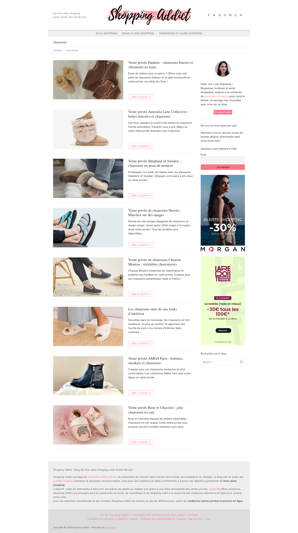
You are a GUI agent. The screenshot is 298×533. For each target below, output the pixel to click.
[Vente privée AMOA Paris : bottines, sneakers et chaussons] (88, 375)
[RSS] (241, 15)
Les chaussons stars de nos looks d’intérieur (152, 311)
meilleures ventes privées (102, 476)
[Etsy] (235, 15)
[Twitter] (214, 15)
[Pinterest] (230, 15)
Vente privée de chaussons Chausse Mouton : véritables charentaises (154, 261)
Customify (110, 527)
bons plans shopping (216, 96)
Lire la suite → (141, 96)
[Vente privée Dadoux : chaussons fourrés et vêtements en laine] (88, 79)
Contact (193, 514)
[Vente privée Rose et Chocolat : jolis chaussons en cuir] (88, 425)
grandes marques (63, 480)
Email (203, 154)
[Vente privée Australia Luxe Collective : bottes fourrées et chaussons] (88, 129)
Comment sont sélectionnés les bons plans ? (159, 514)
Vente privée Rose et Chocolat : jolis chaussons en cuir (155, 409)
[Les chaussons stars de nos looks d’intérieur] (88, 326)
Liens (208, 518)
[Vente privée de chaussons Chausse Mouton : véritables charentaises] (88, 277)
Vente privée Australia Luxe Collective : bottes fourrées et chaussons (158, 113)
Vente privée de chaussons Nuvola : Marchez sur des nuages (154, 212)
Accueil (58, 50)
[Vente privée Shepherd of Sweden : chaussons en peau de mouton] (88, 178)
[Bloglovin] (219, 15)
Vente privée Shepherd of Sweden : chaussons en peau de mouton (154, 163)
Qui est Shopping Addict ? (115, 514)
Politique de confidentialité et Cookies (163, 518)
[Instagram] (225, 15)
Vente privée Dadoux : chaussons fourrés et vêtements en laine (160, 64)
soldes (213, 488)
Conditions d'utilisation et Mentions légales (112, 518)
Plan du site (195, 518)
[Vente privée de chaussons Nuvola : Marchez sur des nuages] (88, 227)
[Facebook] (209, 15)
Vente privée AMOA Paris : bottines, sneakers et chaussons (155, 360)
